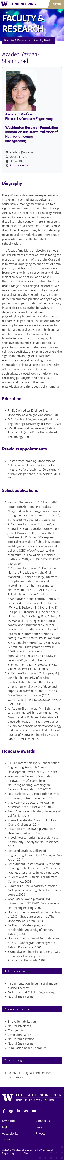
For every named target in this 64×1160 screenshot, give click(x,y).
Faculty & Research (17, 40)
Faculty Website (19, 165)
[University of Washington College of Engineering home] (32, 1098)
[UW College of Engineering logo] (19, 4)
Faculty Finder (43, 40)
